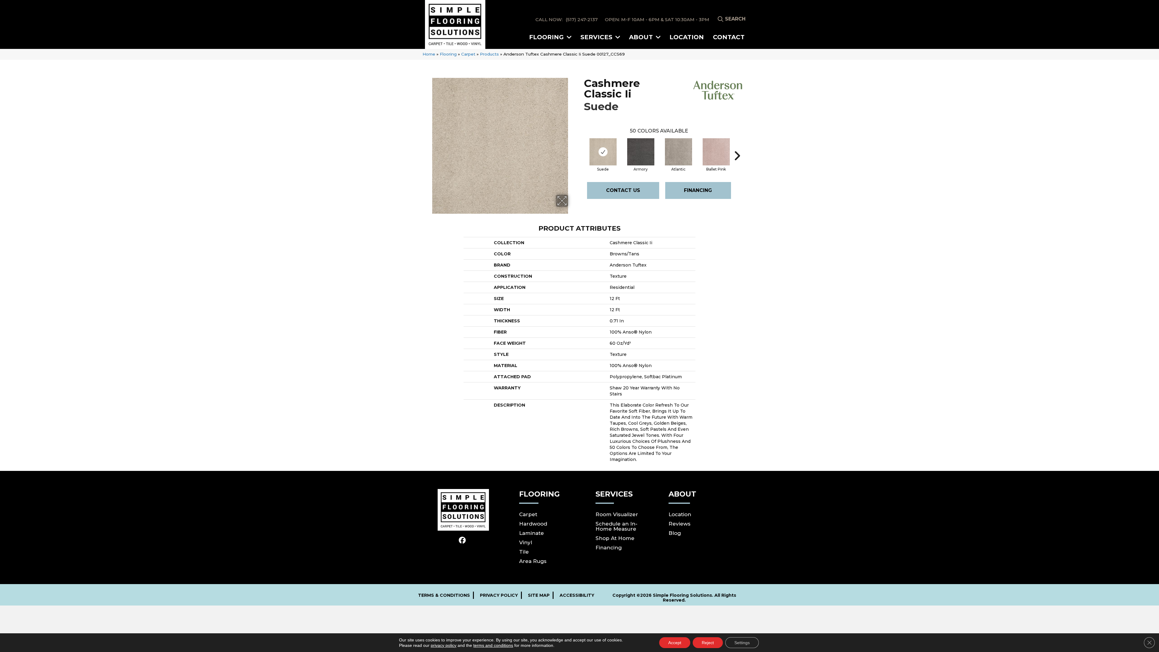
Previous (581, 147)
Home (429, 54)
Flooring (448, 54)
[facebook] (462, 541)
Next (737, 147)
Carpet (468, 54)
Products (489, 54)
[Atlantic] (678, 152)
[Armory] (641, 152)
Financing (698, 190)
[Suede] (603, 152)
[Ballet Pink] (716, 152)
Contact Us (623, 190)
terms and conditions (493, 645)
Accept (674, 642)
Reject (708, 642)
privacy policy (443, 645)
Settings (742, 642)
